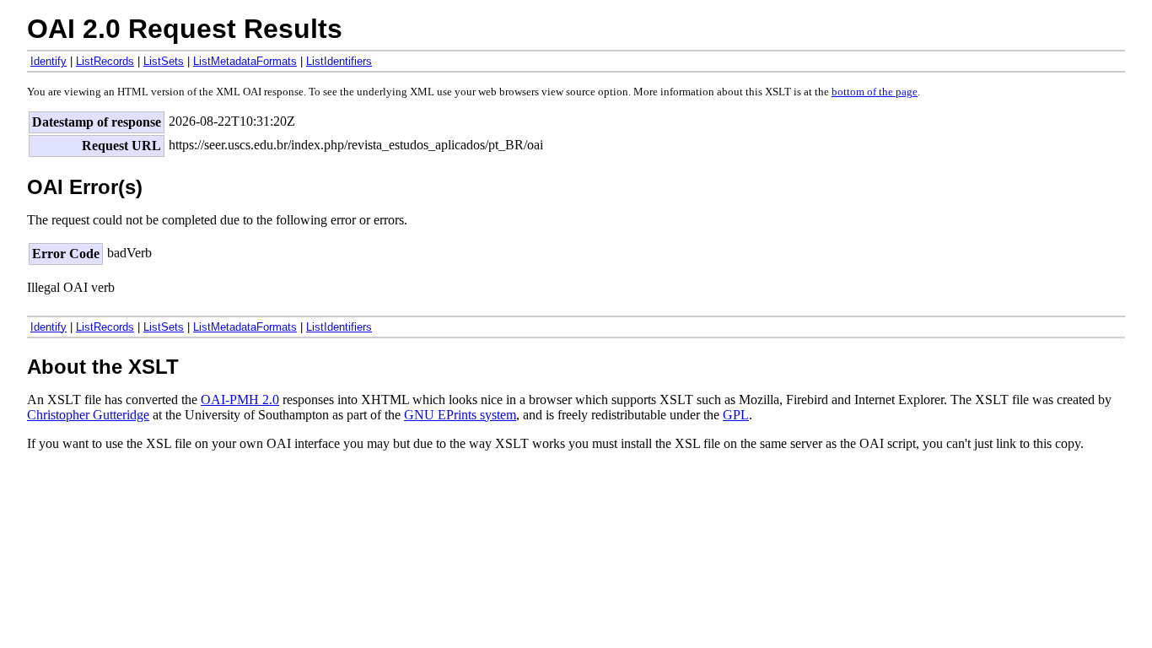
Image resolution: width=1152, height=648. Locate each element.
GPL (736, 415)
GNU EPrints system (460, 415)
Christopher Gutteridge (88, 415)
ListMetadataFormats (245, 61)
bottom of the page (875, 92)
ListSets (163, 61)
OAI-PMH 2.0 (240, 399)
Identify (48, 61)
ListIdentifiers (339, 61)
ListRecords (105, 61)
